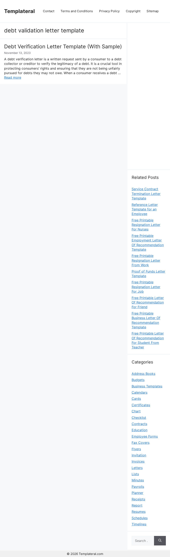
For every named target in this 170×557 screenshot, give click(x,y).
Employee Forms (145, 436)
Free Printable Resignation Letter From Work (146, 260)
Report (137, 505)
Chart (136, 411)
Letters (137, 468)
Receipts (138, 499)
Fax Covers (140, 443)
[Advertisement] (149, 98)
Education (139, 430)
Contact (48, 11)
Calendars (139, 392)
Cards (136, 399)
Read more (12, 77)
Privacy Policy (109, 11)
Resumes (139, 511)
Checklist (139, 418)
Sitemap (153, 11)
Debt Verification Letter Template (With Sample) (63, 46)
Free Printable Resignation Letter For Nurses (146, 225)
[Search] (160, 540)
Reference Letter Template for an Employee (145, 209)
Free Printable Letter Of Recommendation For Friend (148, 302)
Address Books (143, 374)
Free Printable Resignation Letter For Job (146, 286)
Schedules (140, 518)
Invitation (139, 455)
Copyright (133, 11)
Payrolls (138, 487)
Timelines (139, 524)
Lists (135, 474)
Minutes (138, 480)
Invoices (138, 461)
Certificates (141, 405)
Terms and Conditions (77, 11)
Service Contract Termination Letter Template (146, 193)
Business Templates (147, 386)
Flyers (136, 449)
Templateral (19, 11)
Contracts (139, 424)
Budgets (138, 380)
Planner (137, 493)
